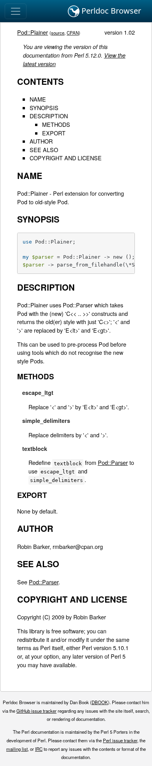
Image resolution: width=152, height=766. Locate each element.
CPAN (73, 33)
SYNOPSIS (44, 107)
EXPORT (53, 133)
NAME (38, 99)
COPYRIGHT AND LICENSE (66, 158)
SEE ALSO (44, 149)
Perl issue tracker (120, 740)
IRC (38, 749)
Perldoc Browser (110, 10)
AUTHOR (41, 141)
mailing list (17, 749)
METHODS (56, 124)
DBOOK (100, 702)
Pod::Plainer (32, 32)
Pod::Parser (113, 462)
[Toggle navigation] (16, 11)
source (57, 33)
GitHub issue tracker (36, 711)
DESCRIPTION (49, 116)
